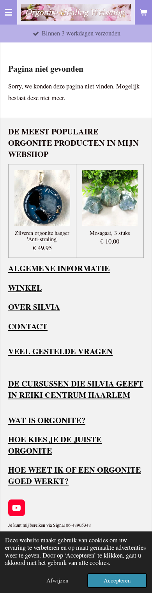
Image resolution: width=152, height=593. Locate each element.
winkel (25, 287)
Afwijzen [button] (57, 580)
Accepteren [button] (117, 580)
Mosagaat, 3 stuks (110, 233)
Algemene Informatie (59, 268)
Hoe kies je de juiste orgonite (55, 444)
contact (28, 326)
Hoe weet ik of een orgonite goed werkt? (74, 475)
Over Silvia (34, 306)
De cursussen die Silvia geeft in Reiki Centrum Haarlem (75, 389)
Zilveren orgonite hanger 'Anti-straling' (42, 236)
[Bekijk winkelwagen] (143, 12)
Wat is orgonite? (46, 420)
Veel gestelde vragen (60, 351)
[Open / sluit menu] (8, 12)
